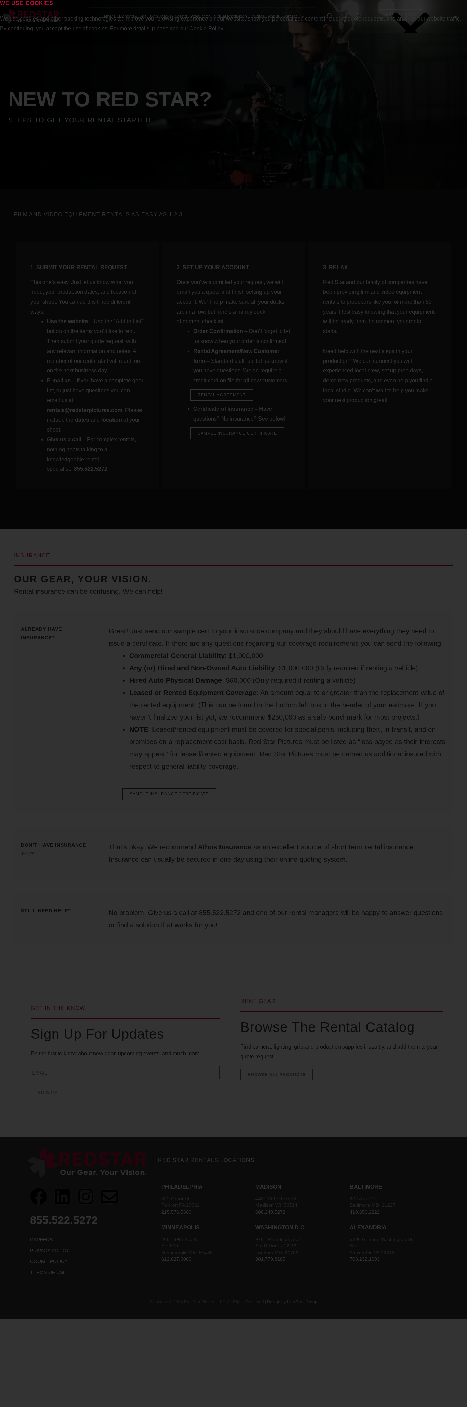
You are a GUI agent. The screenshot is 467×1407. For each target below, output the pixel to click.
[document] (233, 703)
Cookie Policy (206, 28)
